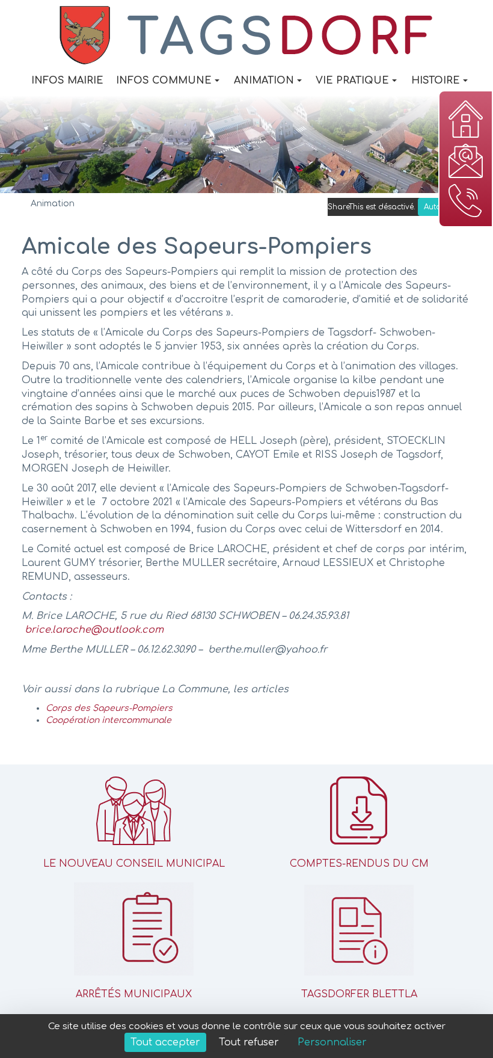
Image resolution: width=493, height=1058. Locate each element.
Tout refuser (249, 1042)
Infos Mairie (67, 80)
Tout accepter (165, 1042)
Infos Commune (164, 80)
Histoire (435, 80)
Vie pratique (352, 80)
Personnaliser (332, 1042)
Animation (264, 80)
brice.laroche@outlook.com (94, 629)
